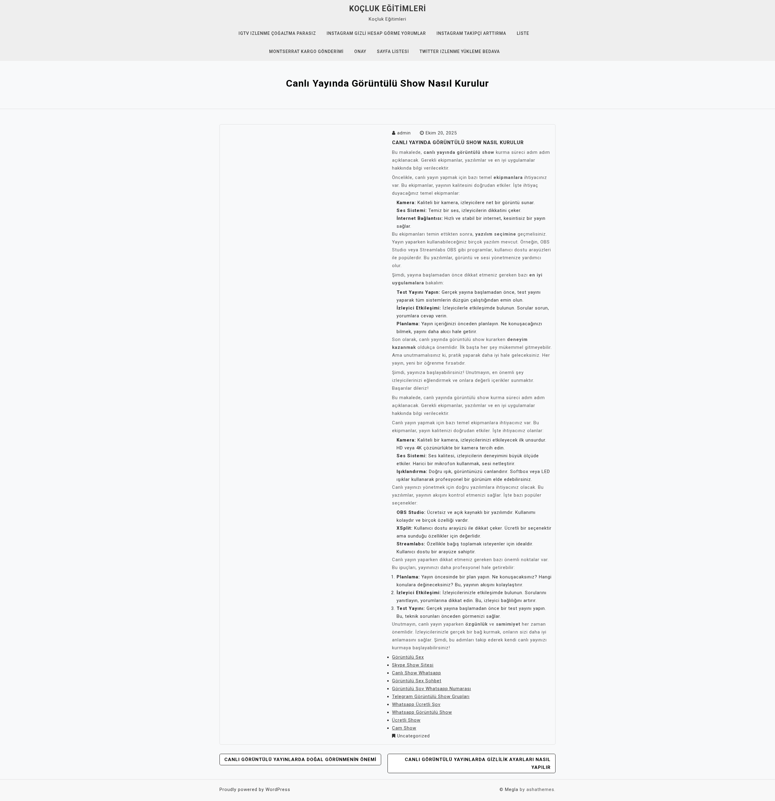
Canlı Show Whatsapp (416, 673)
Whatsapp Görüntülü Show (422, 712)
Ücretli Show (406, 720)
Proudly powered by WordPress (254, 789)
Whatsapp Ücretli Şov (416, 704)
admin (404, 133)
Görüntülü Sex (408, 657)
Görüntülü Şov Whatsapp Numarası (431, 688)
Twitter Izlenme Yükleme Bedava (460, 51)
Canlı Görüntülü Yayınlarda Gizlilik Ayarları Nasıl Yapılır (478, 763)
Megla (511, 789)
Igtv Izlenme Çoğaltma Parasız (277, 33)
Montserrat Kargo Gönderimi (306, 51)
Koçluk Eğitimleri (387, 8)
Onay (360, 51)
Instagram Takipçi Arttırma (471, 33)
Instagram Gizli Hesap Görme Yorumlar (376, 33)
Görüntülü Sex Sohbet (416, 680)
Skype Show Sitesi (413, 665)
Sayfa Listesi (393, 51)
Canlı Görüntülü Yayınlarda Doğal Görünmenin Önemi (300, 759)
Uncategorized (413, 736)
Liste (523, 33)
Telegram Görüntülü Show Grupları (431, 696)
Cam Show (404, 728)
